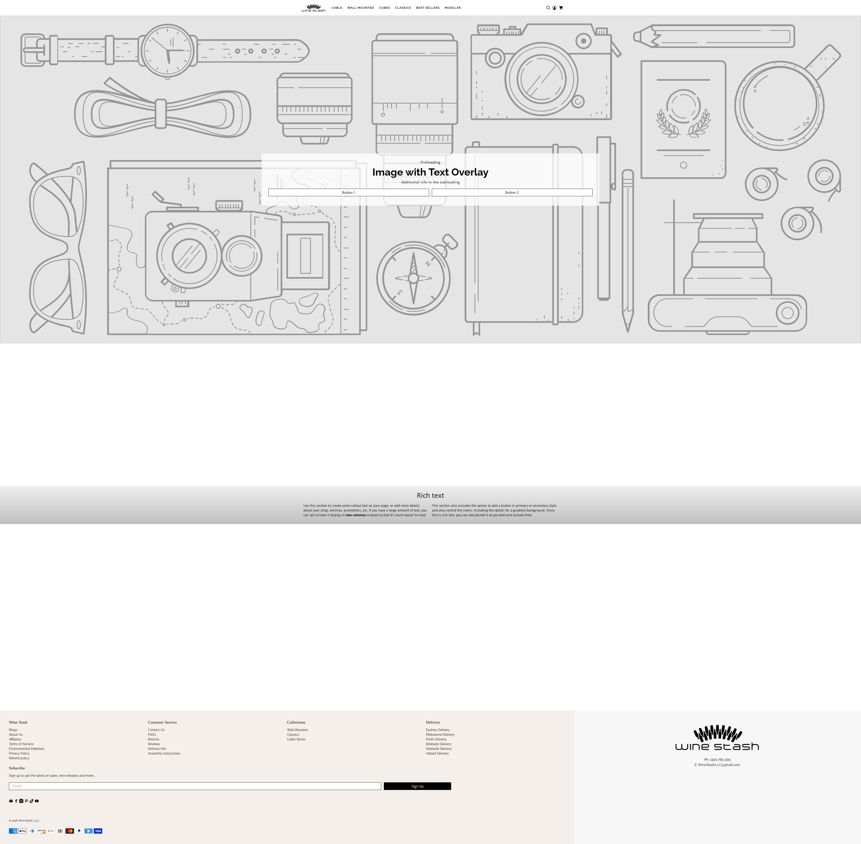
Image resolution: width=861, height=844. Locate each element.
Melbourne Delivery (440, 734)
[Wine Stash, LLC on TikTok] (32, 802)
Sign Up (418, 786)
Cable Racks (296, 739)
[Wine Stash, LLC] (313, 7)
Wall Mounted (360, 7)
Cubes (384, 7)
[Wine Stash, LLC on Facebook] (16, 802)
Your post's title (322, 643)
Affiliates (15, 739)
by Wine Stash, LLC (316, 686)
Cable (337, 7)
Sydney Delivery (438, 730)
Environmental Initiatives (26, 748)
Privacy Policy (19, 753)
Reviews (154, 744)
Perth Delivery (436, 739)
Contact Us (156, 730)
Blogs (13, 730)
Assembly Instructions (164, 753)
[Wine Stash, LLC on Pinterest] (26, 802)
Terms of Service (21, 744)
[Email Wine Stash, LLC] (11, 802)
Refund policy (19, 758)
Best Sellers (428, 7)
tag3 (329, 676)
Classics (403, 7)
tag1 (307, 676)
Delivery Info (157, 748)
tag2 (318, 676)
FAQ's (152, 734)
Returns (153, 739)
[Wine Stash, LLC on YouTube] (37, 802)
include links (522, 515)
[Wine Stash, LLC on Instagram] (21, 802)
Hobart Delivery (437, 753)
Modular (453, 7)
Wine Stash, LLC (28, 820)
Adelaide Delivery (439, 748)
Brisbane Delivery (439, 744)
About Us (16, 734)
